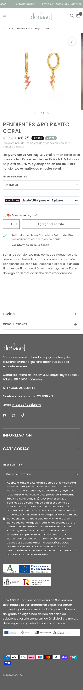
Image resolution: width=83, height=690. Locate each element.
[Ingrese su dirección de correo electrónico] (76, 474)
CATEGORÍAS (16, 448)
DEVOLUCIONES (15, 324)
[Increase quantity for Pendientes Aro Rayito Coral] (16, 224)
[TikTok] (25, 415)
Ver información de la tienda (30, 245)
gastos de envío (39, 143)
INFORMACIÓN (17, 435)
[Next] (48, 113)
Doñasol (8, 28)
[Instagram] (16, 415)
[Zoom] (72, 41)
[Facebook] (7, 415)
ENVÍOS (9, 314)
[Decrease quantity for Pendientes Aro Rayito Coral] (6, 224)
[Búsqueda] (72, 16)
